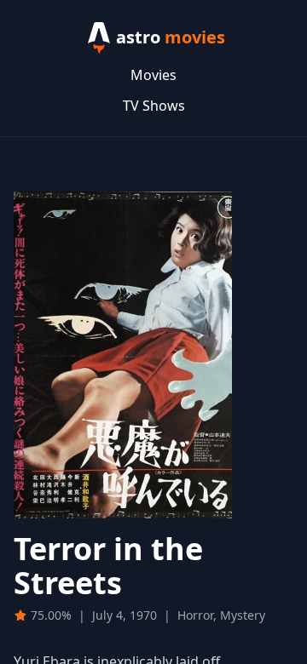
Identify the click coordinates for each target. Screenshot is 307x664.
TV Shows (154, 105)
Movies (153, 75)
